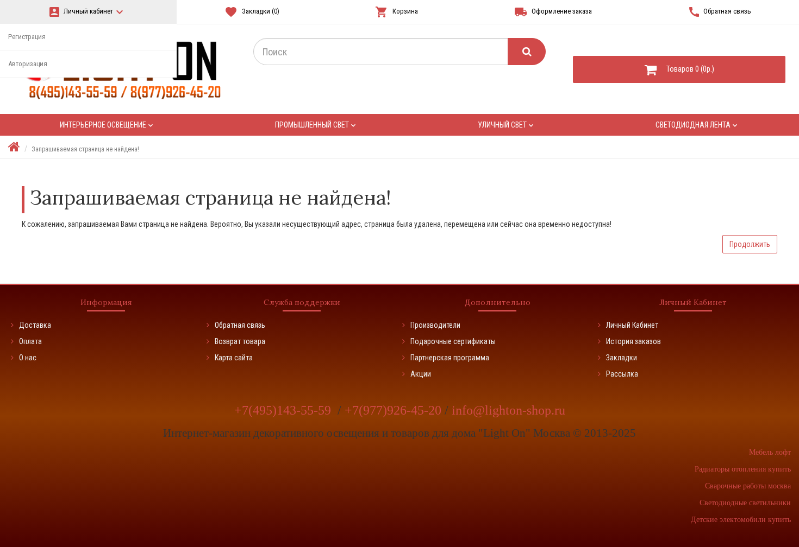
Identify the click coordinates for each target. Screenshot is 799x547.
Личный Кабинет (632, 325)
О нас (27, 357)
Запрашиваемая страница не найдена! (85, 149)
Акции (420, 374)
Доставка (35, 325)
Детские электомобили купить (741, 520)
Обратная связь (240, 325)
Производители (435, 325)
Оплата (30, 341)
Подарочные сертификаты (453, 341)
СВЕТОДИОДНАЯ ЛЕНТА (697, 125)
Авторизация (27, 64)
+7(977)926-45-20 (395, 410)
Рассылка (622, 374)
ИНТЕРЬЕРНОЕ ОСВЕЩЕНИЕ (107, 125)
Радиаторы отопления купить (743, 469)
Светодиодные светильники (745, 503)
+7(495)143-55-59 (284, 410)
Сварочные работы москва (748, 486)
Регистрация (27, 37)
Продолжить (749, 244)
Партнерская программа (449, 357)
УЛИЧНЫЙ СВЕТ (506, 125)
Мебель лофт (770, 452)
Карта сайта (234, 357)
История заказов (633, 341)
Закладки (621, 357)
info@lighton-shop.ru (508, 410)
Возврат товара (240, 341)
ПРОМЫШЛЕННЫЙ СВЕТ (316, 125)
